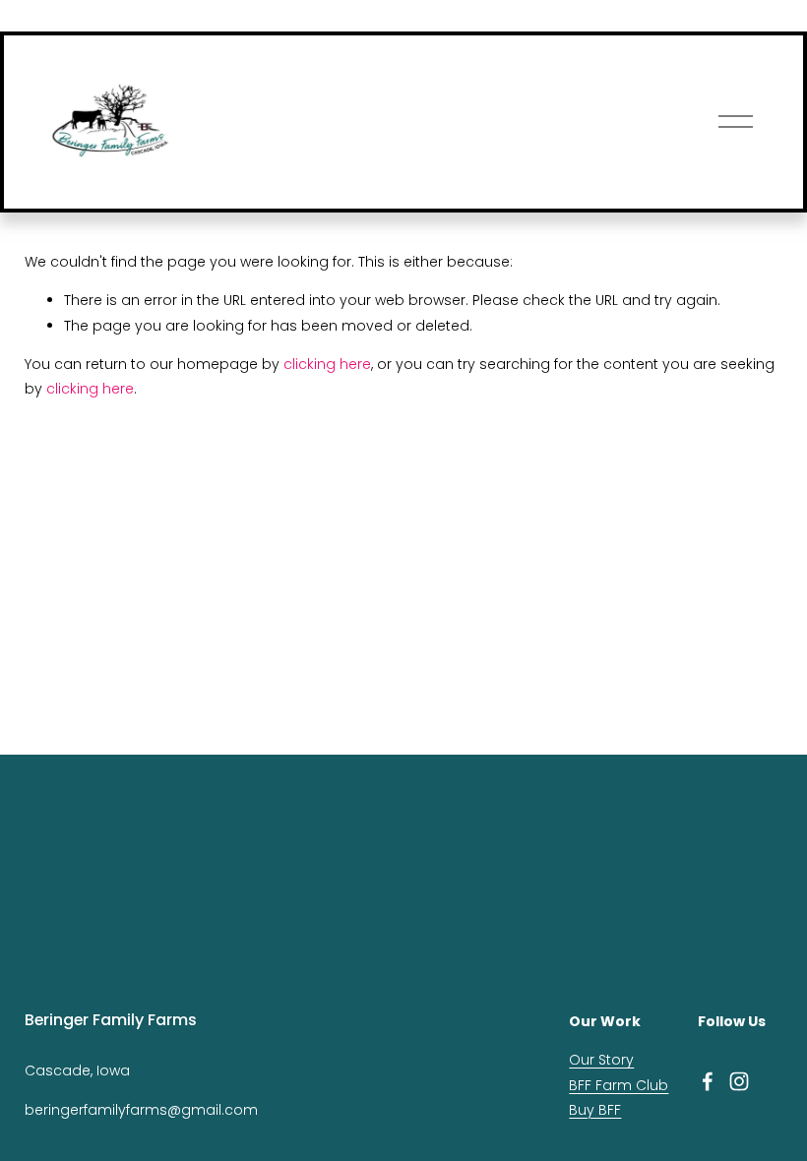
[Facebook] (707, 1081)
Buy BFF (595, 1110)
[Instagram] (739, 1081)
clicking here (327, 364)
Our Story (601, 1059)
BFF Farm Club (618, 1085)
